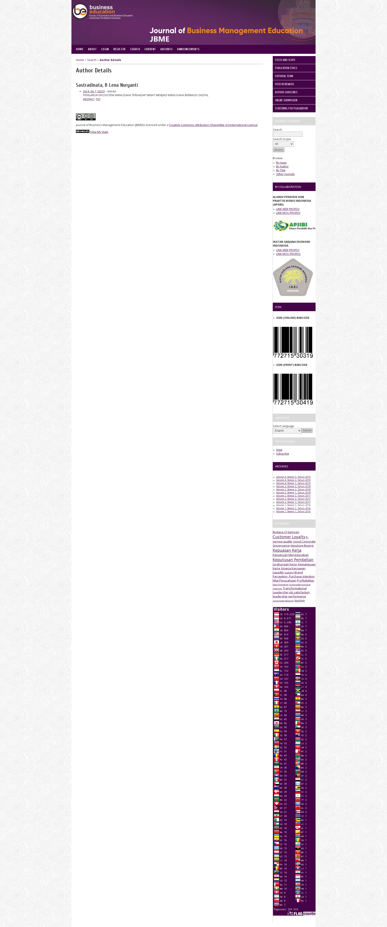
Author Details (110, 60)
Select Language (283, 426)
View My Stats (99, 132)
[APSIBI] (306, 235)
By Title (281, 170)
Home (80, 49)
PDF (98, 99)
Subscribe (282, 454)
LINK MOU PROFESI (288, 213)
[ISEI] (293, 297)
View (279, 450)
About (92, 49)
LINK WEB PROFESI (287, 209)
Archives (166, 49)
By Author (282, 166)
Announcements (188, 49)
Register (119, 49)
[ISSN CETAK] (293, 408)
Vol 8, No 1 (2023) (94, 91)
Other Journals (285, 174)
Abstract (89, 99)
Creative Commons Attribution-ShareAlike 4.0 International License (213, 125)
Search (135, 49)
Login (105, 49)
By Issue (281, 163)
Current (150, 49)
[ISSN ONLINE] (293, 361)
